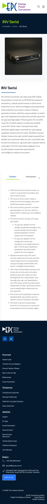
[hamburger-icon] (43, 7)
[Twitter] (11, 338)
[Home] (16, 6)
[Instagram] (4, 338)
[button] (38, 6)
